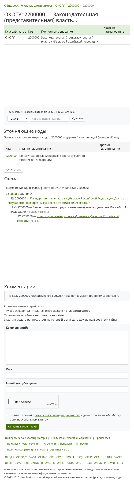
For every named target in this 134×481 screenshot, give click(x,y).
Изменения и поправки (57, 443)
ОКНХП (61, 462)
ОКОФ (32, 457)
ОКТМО (42, 457)
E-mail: (22, 383)
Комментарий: (17, 327)
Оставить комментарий (22, 426)
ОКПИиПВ (37, 462)
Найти (79, 118)
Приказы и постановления (23, 443)
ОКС (78, 462)
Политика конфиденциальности (26, 449)
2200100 (11, 156)
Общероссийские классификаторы (26, 438)
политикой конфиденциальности (57, 415)
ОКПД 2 (9, 457)
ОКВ (26, 462)
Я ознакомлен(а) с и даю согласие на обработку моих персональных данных (65, 417)
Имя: (9, 369)
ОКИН (108, 457)
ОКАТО (98, 457)
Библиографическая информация (71, 438)
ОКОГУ (14, 194)
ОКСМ (8, 462)
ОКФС (17, 462)
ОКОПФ (70, 457)
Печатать (15, 169)
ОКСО (59, 457)
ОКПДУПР (100, 462)
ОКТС (70, 462)
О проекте (82, 443)
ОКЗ (51, 457)
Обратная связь (59, 449)
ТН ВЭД (87, 462)
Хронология (103, 438)
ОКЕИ (88, 457)
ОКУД (80, 457)
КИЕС (120, 462)
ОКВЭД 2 (21, 457)
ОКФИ (111, 462)
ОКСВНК (50, 462)
